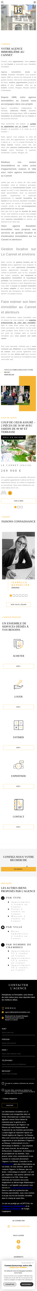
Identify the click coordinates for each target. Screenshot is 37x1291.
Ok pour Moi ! (27, 1284)
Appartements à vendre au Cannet (21, 904)
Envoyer (9, 1105)
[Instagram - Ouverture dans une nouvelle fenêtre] (18, 1247)
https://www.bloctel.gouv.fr (21, 1188)
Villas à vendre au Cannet (18, 911)
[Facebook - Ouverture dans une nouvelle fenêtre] (18, 1242)
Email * (5, 1050)
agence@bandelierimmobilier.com (17, 1012)
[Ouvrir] (2, 2)
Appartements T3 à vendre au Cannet (21, 960)
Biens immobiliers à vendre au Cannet (19, 935)
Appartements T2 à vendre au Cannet (21, 953)
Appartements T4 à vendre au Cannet (21, 967)
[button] (15, 507)
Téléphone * (7, 1060)
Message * (6, 1071)
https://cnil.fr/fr (7, 1164)
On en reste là (26, 1263)
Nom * (4, 1029)
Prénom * (6, 1039)
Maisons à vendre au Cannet (18, 918)
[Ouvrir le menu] (35, 2)
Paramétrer (9, 1284)
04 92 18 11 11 (10, 1008)
